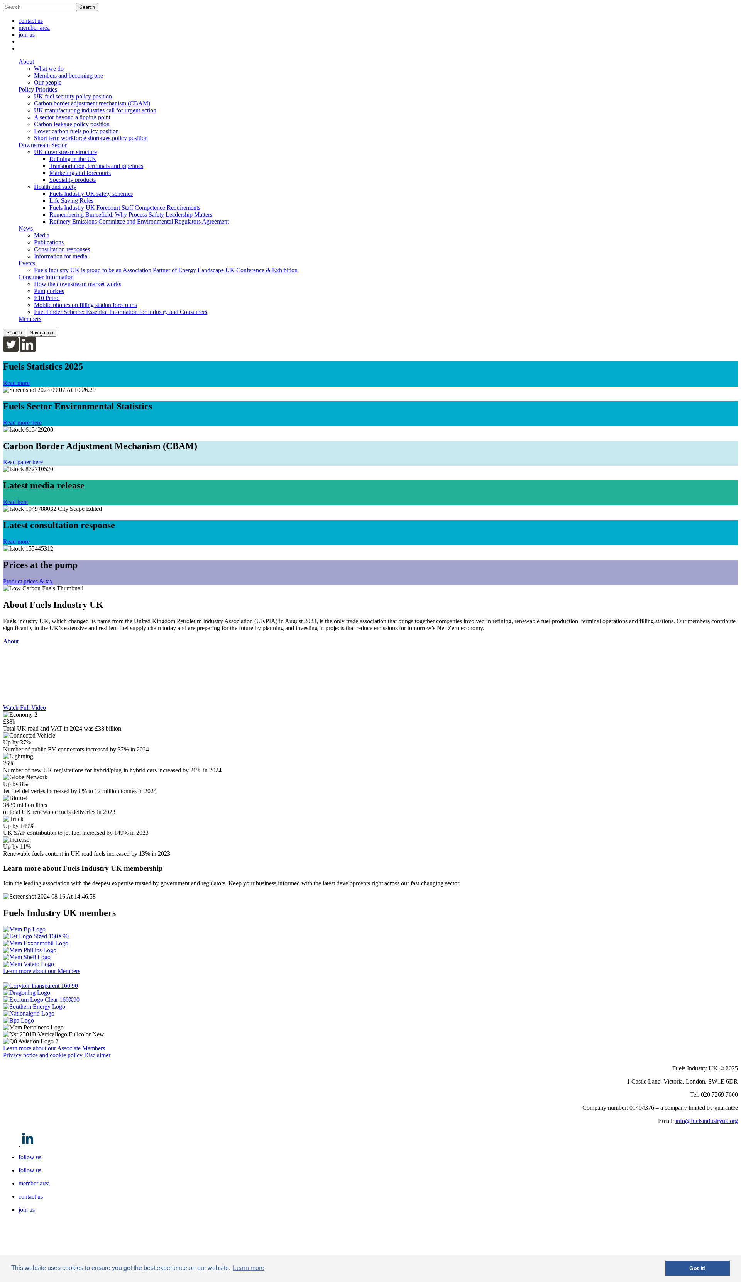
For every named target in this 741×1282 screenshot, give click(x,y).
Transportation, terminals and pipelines (96, 166)
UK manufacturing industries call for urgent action (95, 110)
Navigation (41, 333)
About (11, 641)
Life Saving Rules (71, 200)
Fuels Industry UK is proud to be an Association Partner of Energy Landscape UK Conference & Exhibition (166, 270)
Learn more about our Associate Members (54, 1048)
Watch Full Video (24, 707)
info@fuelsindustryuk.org (706, 1121)
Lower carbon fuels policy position (76, 131)
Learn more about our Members (41, 971)
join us (27, 34)
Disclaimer (97, 1055)
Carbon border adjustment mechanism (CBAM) (92, 103)
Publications (49, 242)
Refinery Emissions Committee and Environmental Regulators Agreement (139, 221)
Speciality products (72, 179)
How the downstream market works (77, 284)
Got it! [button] (697, 1268)
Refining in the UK (72, 159)
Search (87, 7)
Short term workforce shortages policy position (91, 138)
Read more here (22, 422)
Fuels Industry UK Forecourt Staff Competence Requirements (124, 207)
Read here (15, 502)
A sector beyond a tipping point (72, 117)
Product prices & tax (28, 581)
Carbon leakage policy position (72, 124)
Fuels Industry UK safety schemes (91, 193)
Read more (16, 383)
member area (34, 27)
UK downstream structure (65, 152)
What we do (49, 68)
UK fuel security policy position (73, 96)
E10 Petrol (47, 298)
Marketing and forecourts (80, 173)
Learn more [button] (248, 1268)
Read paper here (23, 462)
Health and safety (55, 186)
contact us (31, 20)
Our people (47, 82)
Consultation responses (62, 249)
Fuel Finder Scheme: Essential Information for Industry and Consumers (120, 312)
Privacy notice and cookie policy (43, 1055)
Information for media (60, 256)
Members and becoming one (68, 75)
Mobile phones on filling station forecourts (85, 305)
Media (41, 235)
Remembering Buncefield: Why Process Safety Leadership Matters (130, 214)
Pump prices (49, 291)
